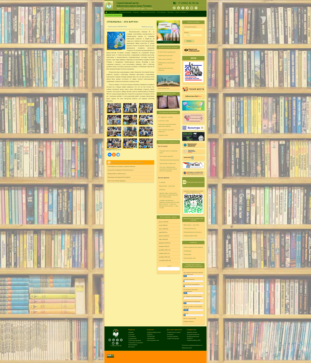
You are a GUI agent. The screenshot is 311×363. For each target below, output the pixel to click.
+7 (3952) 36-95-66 (188, 3)
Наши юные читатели (165, 59)
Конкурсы (170, 334)
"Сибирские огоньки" (174, 332)
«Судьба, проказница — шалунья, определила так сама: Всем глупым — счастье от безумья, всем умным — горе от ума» (169, 204)
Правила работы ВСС (190, 236)
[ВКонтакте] (110, 155)
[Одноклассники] (114, 155)
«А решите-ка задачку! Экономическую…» (120, 170)
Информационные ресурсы (193, 232)
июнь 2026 (162, 229)
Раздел (186, 32)
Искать (189, 41)
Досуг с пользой (180, 12)
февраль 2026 (163, 243)
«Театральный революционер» (169, 160)
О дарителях (132, 338)
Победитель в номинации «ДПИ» (166, 63)
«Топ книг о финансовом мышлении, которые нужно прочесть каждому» (168, 169)
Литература (187, 251)
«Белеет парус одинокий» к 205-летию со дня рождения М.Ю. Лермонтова (168, 195)
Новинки (136, 12)
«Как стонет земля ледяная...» (116, 181)
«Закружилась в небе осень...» (117, 173)
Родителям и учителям (148, 12)
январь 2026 (163, 246)
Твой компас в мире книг (167, 163)
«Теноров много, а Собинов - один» (168, 152)
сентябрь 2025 (163, 260)
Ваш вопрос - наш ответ (167, 186)
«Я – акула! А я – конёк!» (165, 117)
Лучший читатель (172, 336)
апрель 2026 (163, 236)
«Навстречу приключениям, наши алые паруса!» (167, 125)
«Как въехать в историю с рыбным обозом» (121, 166)
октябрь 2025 (163, 257)
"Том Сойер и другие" (166, 156)
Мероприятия (116, 149)
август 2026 (162, 222)
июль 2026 (162, 225)
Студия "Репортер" (173, 338)
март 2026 (162, 239)
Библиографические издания (193, 247)
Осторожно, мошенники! (113, 15)
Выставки (171, 12)
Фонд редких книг (190, 258)
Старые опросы (188, 321)
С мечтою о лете (163, 121)
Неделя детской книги (165, 55)
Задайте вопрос (192, 332)
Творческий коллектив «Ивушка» (165, 69)
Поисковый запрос (190, 27)
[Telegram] (118, 155)
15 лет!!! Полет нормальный (166, 52)
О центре (111, 12)
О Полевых (132, 336)
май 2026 (162, 232)
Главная (106, 12)
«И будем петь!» (163, 135)
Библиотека (193, 96)
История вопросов (190, 228)
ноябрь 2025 (163, 253)
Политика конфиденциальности (192, 345)
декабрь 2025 (163, 250)
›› (169, 268)
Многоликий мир (163, 88)
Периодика (187, 254)
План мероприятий (125, 12)
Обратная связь (187, 348)
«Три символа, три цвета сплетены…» (168, 41)
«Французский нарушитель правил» (119, 177)
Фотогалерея (161, 12)
